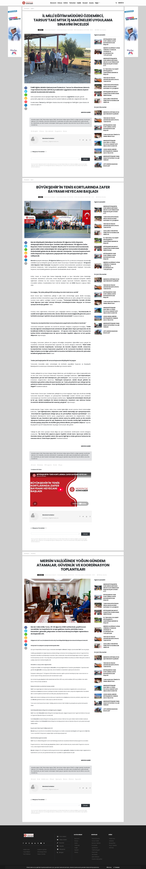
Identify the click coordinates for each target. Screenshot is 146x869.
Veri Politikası (26, 854)
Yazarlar (61, 843)
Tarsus (41, 102)
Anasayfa (26, 8)
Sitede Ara (112, 838)
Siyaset (85, 3)
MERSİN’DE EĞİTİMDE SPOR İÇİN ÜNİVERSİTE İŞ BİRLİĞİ (111, 113)
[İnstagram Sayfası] (30, 843)
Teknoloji (72, 3)
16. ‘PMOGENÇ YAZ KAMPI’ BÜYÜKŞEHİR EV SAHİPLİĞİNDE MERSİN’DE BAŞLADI (111, 71)
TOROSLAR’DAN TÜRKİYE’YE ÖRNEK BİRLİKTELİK (111, 135)
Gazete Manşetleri (97, 859)
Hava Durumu (96, 838)
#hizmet (71, 779)
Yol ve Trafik (95, 841)
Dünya (60, 3)
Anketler (111, 841)
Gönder (85, 159)
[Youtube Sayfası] (33, 843)
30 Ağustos (52, 260)
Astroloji (111, 848)
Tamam (116, 867)
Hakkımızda (26, 849)
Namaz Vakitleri (96, 843)
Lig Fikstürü (95, 848)
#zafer (55, 465)
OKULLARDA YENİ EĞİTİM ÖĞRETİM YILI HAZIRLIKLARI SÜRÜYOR (111, 100)
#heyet (52, 779)
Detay (110, 867)
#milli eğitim (34, 131)
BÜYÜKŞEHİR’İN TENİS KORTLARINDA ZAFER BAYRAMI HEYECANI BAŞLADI (109, 41)
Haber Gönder (41, 854)
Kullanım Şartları (42, 849)
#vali (38, 779)
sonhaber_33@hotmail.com (50, 141)
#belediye (40, 465)
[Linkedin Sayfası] (36, 843)
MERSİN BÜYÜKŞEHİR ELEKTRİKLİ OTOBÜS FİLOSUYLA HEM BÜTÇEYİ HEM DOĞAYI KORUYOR (110, 143)
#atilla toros (44, 779)
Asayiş (91, 3)
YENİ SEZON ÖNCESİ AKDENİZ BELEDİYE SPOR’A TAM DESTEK (111, 79)
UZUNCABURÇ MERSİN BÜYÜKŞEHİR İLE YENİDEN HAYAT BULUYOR (110, 151)
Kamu (32, 686)
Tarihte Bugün (96, 850)
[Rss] (39, 843)
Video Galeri (63, 840)
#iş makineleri (49, 131)
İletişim (61, 852)
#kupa (60, 465)
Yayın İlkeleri (26, 852)
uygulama (70, 97)
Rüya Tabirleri (113, 845)
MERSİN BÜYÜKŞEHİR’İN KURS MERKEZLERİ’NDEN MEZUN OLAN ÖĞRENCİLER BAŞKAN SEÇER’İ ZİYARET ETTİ (111, 62)
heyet (60, 649)
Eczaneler (94, 845)
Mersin (33, 260)
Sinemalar (95, 852)
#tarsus (41, 131)
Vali (38, 640)
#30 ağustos (48, 465)
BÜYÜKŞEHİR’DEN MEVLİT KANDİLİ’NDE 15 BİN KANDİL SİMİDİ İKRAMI (111, 93)
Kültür (65, 3)
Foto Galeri (62, 836)
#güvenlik (78, 779)
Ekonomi (53, 3)
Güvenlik (33, 664)
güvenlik (39, 670)
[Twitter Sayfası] (27, 843)
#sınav (65, 131)
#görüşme (58, 779)
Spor (32, 180)
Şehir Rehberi (95, 857)
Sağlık (79, 3)
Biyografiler (112, 843)
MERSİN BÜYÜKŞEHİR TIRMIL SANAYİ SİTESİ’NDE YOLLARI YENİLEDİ (111, 158)
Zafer (58, 260)
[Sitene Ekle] (45, 843)
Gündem (33, 553)
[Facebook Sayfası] (24, 843)
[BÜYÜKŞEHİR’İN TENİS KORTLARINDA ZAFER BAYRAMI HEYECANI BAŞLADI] (57, 219)
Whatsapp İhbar (42, 852)
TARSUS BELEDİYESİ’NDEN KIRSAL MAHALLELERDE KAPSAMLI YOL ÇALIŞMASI (110, 86)
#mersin (33, 465)
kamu (39, 691)
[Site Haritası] (41, 843)
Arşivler (61, 846)
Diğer (97, 3)
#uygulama (58, 131)
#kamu (65, 779)
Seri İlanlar (95, 854)
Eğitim (32, 8)
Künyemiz (62, 849)
